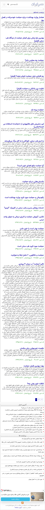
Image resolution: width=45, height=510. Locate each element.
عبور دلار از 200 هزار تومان (35, 479)
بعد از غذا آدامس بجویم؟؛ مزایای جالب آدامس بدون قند (28, 432)
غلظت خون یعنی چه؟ (35, 383)
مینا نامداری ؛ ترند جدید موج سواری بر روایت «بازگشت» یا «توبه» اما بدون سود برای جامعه (23, 451)
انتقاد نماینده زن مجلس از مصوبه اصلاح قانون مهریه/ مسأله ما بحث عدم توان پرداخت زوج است (23, 422)
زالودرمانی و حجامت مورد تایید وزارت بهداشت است (24, 197)
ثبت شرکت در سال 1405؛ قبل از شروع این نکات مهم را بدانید (26, 419)
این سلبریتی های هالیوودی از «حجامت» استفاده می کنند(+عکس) (23, 125)
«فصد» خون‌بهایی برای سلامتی (32, 348)
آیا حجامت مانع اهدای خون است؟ (30, 165)
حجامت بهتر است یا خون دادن (32, 228)
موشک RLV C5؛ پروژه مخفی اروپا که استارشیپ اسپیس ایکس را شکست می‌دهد (24, 411)
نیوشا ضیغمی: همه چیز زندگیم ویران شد (32, 439)
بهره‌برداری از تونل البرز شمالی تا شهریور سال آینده (29, 462)
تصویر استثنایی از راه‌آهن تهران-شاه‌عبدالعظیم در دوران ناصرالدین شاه (24, 414)
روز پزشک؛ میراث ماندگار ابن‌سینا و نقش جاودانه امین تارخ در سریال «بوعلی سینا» (23, 457)
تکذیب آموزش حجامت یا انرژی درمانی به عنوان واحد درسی (23, 218)
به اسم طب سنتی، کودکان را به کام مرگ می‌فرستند (24, 141)
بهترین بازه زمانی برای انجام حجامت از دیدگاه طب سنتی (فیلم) (25, 40)
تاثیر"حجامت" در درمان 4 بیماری (31, 264)
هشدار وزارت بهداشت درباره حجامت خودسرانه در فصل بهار (22, 19)
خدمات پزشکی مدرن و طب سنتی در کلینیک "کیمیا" (24, 208)
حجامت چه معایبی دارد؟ (34, 60)
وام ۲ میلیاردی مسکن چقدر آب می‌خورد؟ (31, 408)
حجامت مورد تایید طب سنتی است (30, 246)
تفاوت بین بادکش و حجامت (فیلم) (30, 88)
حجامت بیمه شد (37, 109)
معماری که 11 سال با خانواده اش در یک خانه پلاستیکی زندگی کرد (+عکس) (23, 430)
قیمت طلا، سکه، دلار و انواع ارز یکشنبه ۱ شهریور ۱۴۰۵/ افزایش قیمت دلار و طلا (22, 442)
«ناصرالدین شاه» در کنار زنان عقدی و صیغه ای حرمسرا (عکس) (26, 470)
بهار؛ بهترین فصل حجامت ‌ (33, 366)
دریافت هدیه (15, 499)
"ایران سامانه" (18, 507)
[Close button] (43, 490)
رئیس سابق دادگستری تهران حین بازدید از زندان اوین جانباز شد (26, 446)
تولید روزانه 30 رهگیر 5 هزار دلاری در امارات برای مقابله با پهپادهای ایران (23, 466)
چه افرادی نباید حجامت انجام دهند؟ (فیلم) (27, 76)
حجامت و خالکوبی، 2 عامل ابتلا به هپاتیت (27, 255)
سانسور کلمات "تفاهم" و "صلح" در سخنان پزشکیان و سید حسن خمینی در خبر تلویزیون (23, 474)
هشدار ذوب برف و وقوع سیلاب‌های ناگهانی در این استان (28, 425)
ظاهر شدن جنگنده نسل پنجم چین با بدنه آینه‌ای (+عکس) (27, 428)
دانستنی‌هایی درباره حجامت (33, 181)
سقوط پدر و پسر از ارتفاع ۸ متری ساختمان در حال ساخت (27, 417)
